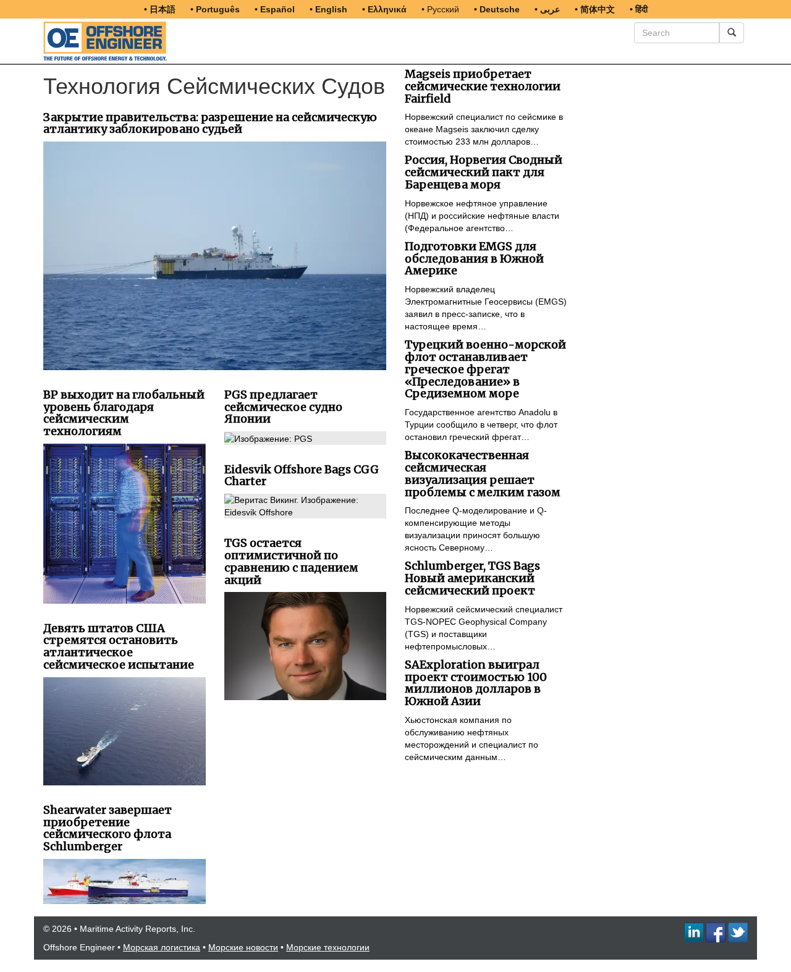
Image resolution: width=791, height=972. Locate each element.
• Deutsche (497, 9)
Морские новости (243, 947)
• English (328, 9)
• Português (215, 9)
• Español (275, 9)
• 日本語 (160, 9)
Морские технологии (328, 947)
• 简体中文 (595, 9)
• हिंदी (639, 9)
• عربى (547, 9)
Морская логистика (161, 947)
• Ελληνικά (384, 9)
